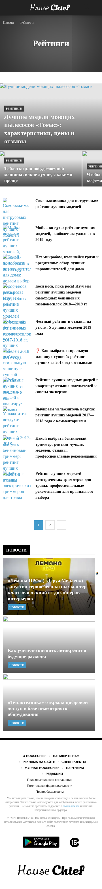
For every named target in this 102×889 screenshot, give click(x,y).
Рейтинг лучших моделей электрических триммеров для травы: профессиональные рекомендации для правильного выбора (64, 485)
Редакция (54, 773)
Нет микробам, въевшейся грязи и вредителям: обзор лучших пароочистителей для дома (67, 263)
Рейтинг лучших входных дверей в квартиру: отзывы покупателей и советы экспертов (67, 386)
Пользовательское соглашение (49, 779)
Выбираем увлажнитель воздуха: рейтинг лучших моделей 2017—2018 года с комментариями (65, 415)
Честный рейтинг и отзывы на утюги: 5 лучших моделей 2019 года (63, 327)
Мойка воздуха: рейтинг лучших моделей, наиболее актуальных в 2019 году (65, 234)
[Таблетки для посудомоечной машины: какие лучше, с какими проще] (41, 171)
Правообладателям (50, 791)
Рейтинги (14, 108)
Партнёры (75, 768)
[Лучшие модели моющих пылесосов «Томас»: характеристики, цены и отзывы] (51, 116)
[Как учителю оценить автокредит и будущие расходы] (49, 644)
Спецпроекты (73, 762)
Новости (16, 607)
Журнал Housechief (42, 768)
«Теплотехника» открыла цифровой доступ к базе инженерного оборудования (48, 708)
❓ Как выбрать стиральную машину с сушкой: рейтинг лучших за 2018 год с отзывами (63, 357)
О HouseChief (34, 756)
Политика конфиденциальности (49, 785)
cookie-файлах (71, 806)
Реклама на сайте (39, 762)
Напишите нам (66, 756)
